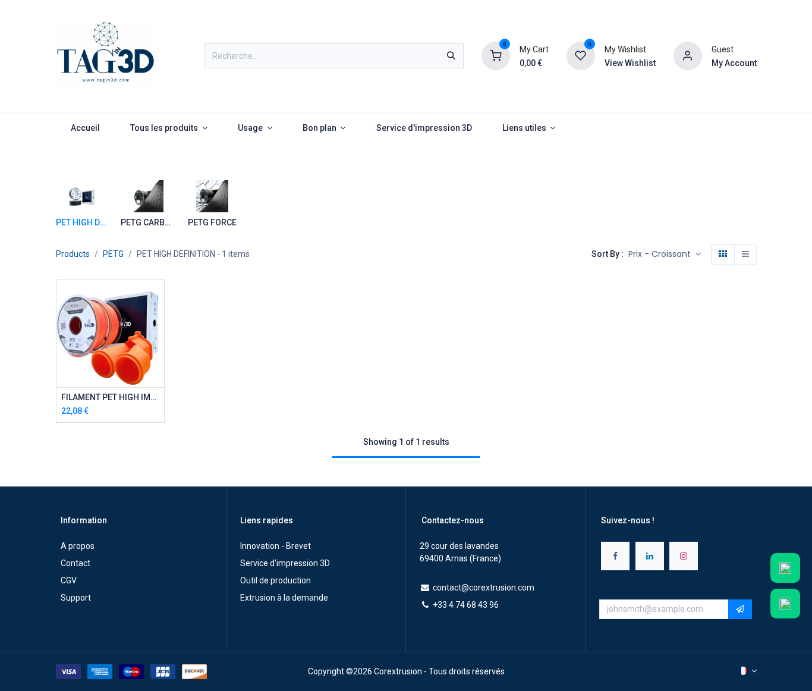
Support (76, 597)
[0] (495, 55)
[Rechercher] (451, 56)
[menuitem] (85, 128)
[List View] (745, 254)
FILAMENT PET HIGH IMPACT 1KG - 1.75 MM (110, 397)
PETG (113, 254)
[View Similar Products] (156, 379)
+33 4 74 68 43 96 (466, 605)
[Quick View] (156, 298)
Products (73, 254)
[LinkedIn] (649, 556)
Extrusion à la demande (284, 597)
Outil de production (275, 580)
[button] (664, 254)
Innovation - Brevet (275, 546)
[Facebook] (615, 556)
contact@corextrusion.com (483, 587)
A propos (78, 546)
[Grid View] (723, 254)
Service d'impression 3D (285, 563)
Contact (75, 563)
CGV (69, 580)
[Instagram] (683, 556)
